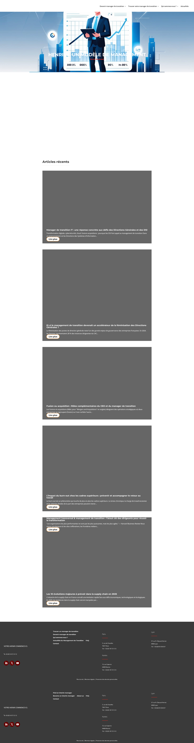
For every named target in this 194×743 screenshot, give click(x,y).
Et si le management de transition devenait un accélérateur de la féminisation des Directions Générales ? (96, 326)
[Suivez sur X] (11, 663)
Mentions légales (90, 679)
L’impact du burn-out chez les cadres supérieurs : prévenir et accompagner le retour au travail (93, 496)
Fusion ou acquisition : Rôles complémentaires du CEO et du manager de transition (91, 406)
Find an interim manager (62, 693)
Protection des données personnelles (106, 679)
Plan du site (80, 679)
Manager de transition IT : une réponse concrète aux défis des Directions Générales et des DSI (96, 230)
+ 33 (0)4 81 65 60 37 (159, 647)
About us (80, 696)
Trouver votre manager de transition (142, 6)
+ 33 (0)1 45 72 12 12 (110, 649)
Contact (56, 643)
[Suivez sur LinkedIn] (6, 663)
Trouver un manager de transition (65, 631)
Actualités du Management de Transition (68, 640)
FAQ (87, 640)
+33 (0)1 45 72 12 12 (10, 654)
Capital (57, 77)
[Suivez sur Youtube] (17, 663)
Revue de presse (97, 59)
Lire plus (53, 239)
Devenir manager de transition (112, 6)
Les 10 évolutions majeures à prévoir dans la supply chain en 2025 (81, 594)
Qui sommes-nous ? (168, 6)
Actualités (185, 6)
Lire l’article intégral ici (57, 95)
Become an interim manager (64, 696)
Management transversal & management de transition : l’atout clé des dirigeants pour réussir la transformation (96, 519)
